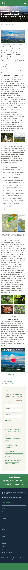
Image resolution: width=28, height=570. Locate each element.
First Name (7, 408)
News (8, 381)
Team (3, 533)
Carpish (22, 83)
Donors (3, 536)
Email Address (8, 402)
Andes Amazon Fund (8, 24)
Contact (4, 549)
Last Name (7, 414)
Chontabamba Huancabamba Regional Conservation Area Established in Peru (12, 445)
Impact (3, 508)
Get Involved (18, 484)
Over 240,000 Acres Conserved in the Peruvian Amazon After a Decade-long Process (13, 462)
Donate (7, 484)
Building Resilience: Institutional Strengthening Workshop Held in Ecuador (13, 438)
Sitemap (21, 557)
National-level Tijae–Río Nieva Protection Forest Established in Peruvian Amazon (13, 431)
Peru (11, 381)
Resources (4, 521)
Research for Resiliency (7, 525)
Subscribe (4, 543)
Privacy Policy (16, 557)
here (9, 374)
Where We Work (5, 515)
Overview (4, 511)
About (3, 529)
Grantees (4, 518)
